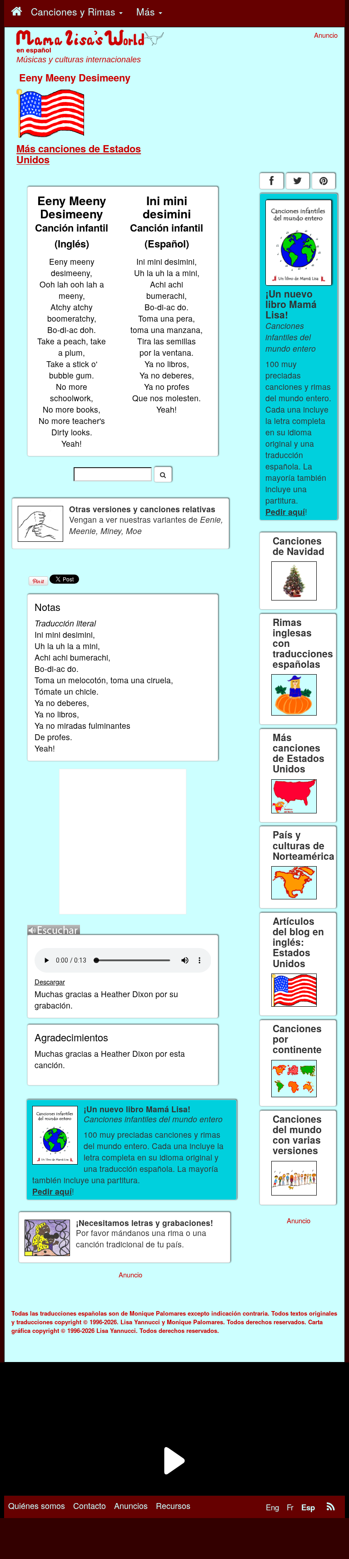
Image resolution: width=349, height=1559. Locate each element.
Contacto (89, 1505)
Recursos (173, 1505)
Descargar (50, 981)
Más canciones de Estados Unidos (78, 153)
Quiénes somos (36, 1505)
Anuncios (131, 1505)
